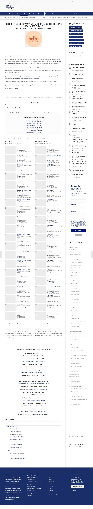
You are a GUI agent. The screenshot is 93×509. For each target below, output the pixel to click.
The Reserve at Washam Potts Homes (78, 321)
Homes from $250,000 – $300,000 (34, 121)
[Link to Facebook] (80, 1)
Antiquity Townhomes (75, 339)
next (20, 323)
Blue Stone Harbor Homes (76, 288)
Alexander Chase (74, 275)
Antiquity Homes (74, 278)
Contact (16, 1)
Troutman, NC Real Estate (16, 447)
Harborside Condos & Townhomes (34, 481)
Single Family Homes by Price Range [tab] (15, 112)
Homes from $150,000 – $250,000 (34, 120)
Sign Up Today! (78, 230)
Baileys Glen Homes (74, 391)
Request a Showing (72, 407)
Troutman (51, 490)
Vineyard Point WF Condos (32, 490)
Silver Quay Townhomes (75, 360)
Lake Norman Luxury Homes (74, 381)
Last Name (73, 211)
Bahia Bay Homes (74, 283)
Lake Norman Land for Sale (74, 379)
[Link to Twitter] (83, 1)
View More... (29, 495)
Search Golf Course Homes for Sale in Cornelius (34, 400)
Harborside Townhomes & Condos (77, 350)
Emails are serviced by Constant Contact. (78, 226)
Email (72, 198)
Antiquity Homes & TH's (32, 475)
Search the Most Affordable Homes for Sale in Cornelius (34, 417)
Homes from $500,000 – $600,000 (34, 127)
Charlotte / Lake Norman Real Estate (18, 458)
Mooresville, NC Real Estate (16, 439)
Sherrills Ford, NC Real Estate (17, 442)
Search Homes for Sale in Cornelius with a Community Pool (33, 389)
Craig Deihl (51, 70)
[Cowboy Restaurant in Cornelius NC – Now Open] (1, 254)
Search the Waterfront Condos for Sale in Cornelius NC (33, 366)
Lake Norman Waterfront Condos (75, 383)
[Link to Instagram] (87, 1)
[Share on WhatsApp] (33, 423)
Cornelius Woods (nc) (75, 394)
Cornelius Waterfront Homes (76, 262)
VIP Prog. (21, 1)
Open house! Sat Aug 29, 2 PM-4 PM (23, 234)
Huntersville (51, 481)
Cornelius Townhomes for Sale (75, 329)
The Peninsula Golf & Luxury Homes (34, 488)
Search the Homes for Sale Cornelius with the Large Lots (34, 372)
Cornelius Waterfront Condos (75, 267)
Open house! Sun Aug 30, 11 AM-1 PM (24, 181)
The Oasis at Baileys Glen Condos (77, 402)
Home (6, 1)
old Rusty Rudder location (19, 65)
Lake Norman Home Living (74, 376)
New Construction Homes (76, 265)
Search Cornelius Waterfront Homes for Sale (33, 355)
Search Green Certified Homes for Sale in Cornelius (33, 405)
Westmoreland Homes (75, 326)
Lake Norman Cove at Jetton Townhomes (79, 355)
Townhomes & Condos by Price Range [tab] (33, 112)
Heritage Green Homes (75, 302)
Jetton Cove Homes (74, 304)
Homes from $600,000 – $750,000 (34, 129)
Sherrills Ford (51, 485)
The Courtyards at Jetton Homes (77, 396)
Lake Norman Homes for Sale (17, 455)
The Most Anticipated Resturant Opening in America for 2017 (27, 78)
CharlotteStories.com (10, 56)
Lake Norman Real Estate (74, 374)
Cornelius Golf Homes (75, 257)
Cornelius (51, 476)
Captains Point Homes (75, 294)
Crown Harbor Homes (75, 296)
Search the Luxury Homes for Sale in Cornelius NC (33, 361)
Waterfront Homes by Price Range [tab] (50, 112)
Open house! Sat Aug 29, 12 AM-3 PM (24, 190)
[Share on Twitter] (22, 423)
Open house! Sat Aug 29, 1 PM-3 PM (23, 199)
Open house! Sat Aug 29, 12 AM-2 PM (54, 286)
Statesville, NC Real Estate (16, 444)
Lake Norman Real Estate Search (17, 461)
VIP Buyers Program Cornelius (75, 404)
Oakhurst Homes (74, 310)
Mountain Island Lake (53, 494)
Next (20, 143)
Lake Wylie (51, 493)
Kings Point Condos (74, 352)
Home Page (71, 244)
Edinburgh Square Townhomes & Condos (79, 344)
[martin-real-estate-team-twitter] (74, 481)
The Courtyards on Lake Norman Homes (79, 399)
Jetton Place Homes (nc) (75, 307)
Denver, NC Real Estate (15, 431)
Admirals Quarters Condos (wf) (33, 473)
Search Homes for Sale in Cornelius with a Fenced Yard (33, 411)
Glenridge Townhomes (75, 347)
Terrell (50, 488)
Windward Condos (74, 371)
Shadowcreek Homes (75, 315)
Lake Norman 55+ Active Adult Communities (77, 388)
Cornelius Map (72, 249)
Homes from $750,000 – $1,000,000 (33, 130)
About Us (11, 1)
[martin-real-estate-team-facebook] (72, 481)
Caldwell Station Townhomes (76, 342)
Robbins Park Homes (75, 313)
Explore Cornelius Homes (30, 507)
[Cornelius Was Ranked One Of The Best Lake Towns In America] (92, 254)
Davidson (51, 477)
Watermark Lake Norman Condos (77, 369)
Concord (50, 474)
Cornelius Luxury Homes (75, 259)
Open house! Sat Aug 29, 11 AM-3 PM (24, 260)
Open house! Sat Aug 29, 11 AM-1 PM (54, 155)
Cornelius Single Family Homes (75, 254)
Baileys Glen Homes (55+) (32, 477)
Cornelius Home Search (73, 247)
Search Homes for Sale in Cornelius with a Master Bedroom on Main (33, 383)
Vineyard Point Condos (75, 363)
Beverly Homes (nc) (74, 286)
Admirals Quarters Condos (76, 334)
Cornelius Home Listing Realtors (75, 252)
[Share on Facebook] (11, 423)
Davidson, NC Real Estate (16, 434)
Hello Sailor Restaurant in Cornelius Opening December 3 (20, 17)
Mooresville (51, 483)
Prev (6, 143)
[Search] (85, 13)
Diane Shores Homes (75, 299)
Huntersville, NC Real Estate (16, 436)
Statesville (51, 486)
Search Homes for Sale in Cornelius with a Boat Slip (33, 378)
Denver (50, 479)
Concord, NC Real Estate (16, 428)
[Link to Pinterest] (85, 1)
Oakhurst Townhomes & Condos (77, 358)
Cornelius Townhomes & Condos (75, 331)
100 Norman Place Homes (76, 272)
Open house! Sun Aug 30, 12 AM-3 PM (24, 251)
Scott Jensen (10, 55)
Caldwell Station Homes (75, 291)
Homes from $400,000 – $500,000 (34, 125)
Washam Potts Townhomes (76, 366)
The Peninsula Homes (75, 318)
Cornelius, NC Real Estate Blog (14, 107)
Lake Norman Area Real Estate (17, 453)
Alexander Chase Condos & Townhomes (79, 336)
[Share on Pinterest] (45, 423)
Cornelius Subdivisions (73, 270)
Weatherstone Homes (75, 323)
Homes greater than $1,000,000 (33, 132)
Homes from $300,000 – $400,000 (34, 123)
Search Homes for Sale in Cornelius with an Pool (34, 394)
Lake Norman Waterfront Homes (75, 386)
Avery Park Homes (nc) (75, 280)
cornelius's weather (78, 427)
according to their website (29, 85)
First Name (73, 204)
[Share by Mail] (56, 423)
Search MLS (27, 1)
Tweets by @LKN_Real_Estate (76, 446)
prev (6, 323)
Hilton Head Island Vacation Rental (77, 492)
